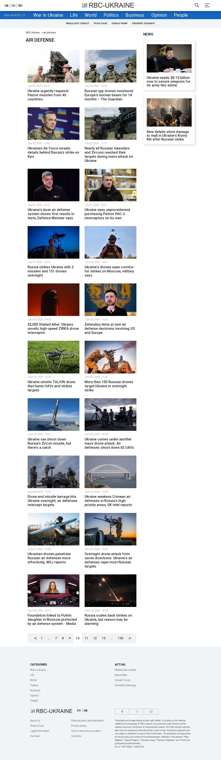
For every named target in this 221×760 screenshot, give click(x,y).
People (181, 15)
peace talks (100, 23)
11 (86, 638)
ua (6, 5)
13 (103, 638)
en (13, 5)
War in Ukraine (48, 15)
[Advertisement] (169, 204)
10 (77, 638)
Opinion (159, 15)
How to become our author (86, 731)
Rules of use (37, 725)
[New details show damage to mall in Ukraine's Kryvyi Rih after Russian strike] (169, 112)
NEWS (148, 34)
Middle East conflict (77, 23)
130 (120, 638)
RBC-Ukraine (33, 32)
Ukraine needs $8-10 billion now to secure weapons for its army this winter (168, 81)
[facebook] (122, 711)
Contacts (76, 736)
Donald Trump (120, 23)
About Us (35, 720)
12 (95, 638)
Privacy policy (79, 725)
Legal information (39, 731)
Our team (35, 736)
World (91, 15)
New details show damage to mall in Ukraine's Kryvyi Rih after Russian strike (168, 135)
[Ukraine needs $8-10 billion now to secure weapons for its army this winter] (169, 58)
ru (20, 5)
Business (135, 15)
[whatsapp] (151, 711)
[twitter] (136, 711)
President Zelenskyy (143, 23)
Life (74, 15)
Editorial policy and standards (87, 720)
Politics (111, 15)
